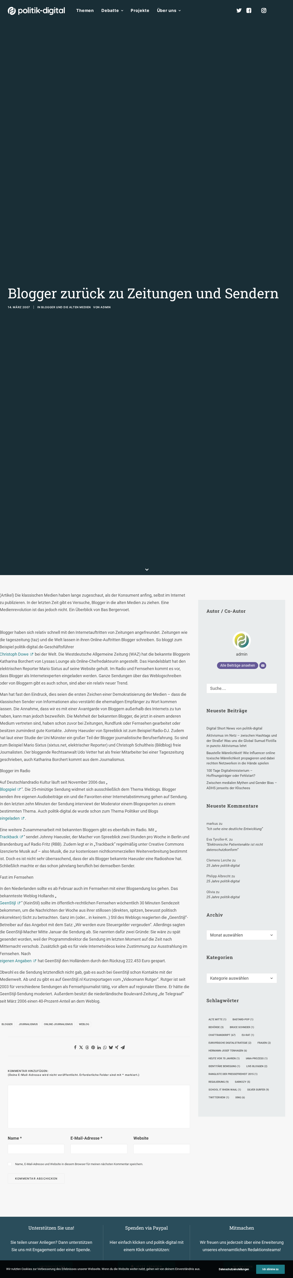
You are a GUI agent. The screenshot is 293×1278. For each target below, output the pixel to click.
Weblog (84, 1024)
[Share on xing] (116, 1047)
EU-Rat (248, 1035)
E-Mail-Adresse (86, 1138)
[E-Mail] (262, 665)
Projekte (140, 10)
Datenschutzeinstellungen (234, 1269)
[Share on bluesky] (111, 1047)
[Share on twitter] (81, 1047)
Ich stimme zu (270, 1269)
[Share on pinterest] (93, 1047)
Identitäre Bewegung (224, 1066)
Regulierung (219, 1081)
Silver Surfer (258, 1089)
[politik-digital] (36, 11)
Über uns (166, 10)
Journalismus (28, 1024)
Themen (85, 10)
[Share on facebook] (75, 1047)
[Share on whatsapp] (105, 1047)
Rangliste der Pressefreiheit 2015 (233, 1074)
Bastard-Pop (243, 1019)
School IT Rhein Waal (225, 1089)
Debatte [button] (110, 10)
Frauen (264, 1042)
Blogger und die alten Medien (66, 307)
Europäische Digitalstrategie (230, 1042)
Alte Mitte (217, 1019)
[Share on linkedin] (99, 1047)
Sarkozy (242, 1081)
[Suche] (241, 688)
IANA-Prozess (257, 1058)
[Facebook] (251, 11)
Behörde (216, 1027)
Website (141, 1138)
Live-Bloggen (256, 1066)
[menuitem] (85, 11)
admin (105, 307)
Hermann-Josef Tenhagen (228, 1050)
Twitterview (219, 1097)
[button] (283, 11)
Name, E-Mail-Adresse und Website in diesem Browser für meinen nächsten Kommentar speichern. (79, 1164)
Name (15, 1138)
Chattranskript (222, 1035)
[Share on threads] (87, 1047)
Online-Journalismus (58, 1024)
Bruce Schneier (242, 1027)
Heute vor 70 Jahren (224, 1058)
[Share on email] (122, 1047)
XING (240, 1097)
